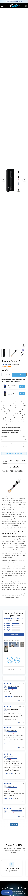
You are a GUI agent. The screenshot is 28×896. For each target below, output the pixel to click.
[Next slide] (24, 179)
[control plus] (9, 375)
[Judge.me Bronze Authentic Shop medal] (10, 660)
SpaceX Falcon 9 (19, 10)
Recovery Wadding (13, 385)
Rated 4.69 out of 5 (18, 618)
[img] (7, 684)
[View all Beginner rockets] (6, 366)
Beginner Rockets (9, 10)
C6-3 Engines (12, 393)
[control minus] (3, 375)
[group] (5, 353)
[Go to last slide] (3, 179)
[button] (2, 6)
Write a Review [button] (14, 634)
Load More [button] (14, 824)
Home (2, 10)
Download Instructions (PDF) (14, 453)
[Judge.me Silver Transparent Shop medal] (17, 660)
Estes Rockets (5, 359)
